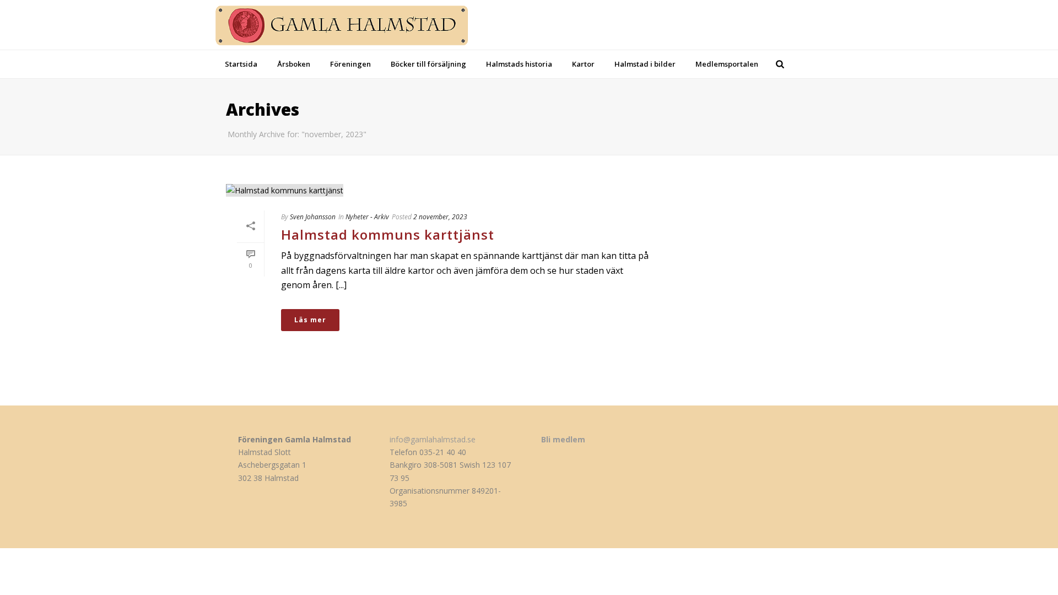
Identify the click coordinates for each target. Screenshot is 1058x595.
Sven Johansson (313, 216)
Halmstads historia (519, 64)
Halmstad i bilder (645, 64)
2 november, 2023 (440, 216)
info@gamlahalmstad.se (433, 439)
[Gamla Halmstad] (351, 25)
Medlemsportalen (726, 64)
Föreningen (350, 64)
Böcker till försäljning (428, 64)
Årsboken (293, 64)
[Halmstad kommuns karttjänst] (444, 190)
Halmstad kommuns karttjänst (387, 234)
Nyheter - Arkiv (367, 216)
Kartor (583, 64)
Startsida (241, 64)
